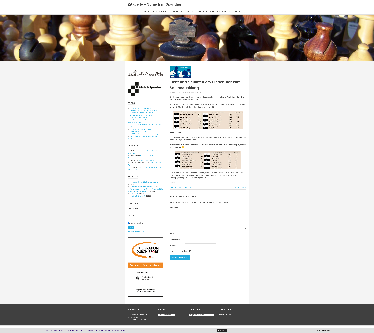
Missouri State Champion (147, 160)
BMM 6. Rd (134, 194)
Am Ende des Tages (238, 187)
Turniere (201, 11)
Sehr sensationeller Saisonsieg (141, 186)
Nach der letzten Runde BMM (181, 187)
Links (236, 11)
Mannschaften (175, 11)
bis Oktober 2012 (225, 315)
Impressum (134, 317)
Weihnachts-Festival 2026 (220, 11)
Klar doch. (222, 330)
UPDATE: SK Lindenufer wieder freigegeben (145, 134)
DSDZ (182, 92)
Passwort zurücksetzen (136, 231)
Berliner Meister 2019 (137, 196)
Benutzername (133, 208)
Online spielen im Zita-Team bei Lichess (144, 182)
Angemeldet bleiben (136, 223)
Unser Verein (158, 11)
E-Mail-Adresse (176, 239)
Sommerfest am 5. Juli (138, 131)
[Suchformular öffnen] (243, 11)
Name (172, 233)
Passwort (131, 216)
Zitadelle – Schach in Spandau (154, 4)
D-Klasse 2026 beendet (138, 117)
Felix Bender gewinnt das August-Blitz (143, 110)
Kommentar (174, 207)
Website (173, 245)
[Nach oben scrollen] (370, 329)
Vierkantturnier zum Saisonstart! (141, 108)
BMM (188, 92)
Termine (146, 11)
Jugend (189, 11)
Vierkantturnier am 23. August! (140, 129)
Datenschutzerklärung (138, 319)
